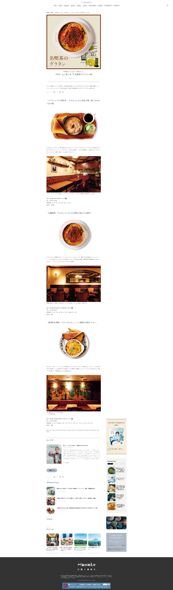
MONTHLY (122, 463)
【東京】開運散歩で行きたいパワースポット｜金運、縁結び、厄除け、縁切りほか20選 (82, 586)
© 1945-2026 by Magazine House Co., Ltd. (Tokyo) (86, 580)
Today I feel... (73, 584)
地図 (66, 198)
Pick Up (50, 529)
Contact (74, 577)
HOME (47, 12)
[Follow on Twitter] (84, 569)
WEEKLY (116, 463)
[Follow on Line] (91, 569)
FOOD (51, 12)
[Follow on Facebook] (81, 569)
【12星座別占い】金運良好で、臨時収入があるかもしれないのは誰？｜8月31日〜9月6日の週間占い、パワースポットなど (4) (90, 584)
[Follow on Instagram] (78, 569)
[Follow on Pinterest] (88, 569)
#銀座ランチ (52, 470)
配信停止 (123, 545)
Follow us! (116, 526)
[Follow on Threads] (94, 569)
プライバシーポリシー (120, 548)
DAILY (110, 463)
